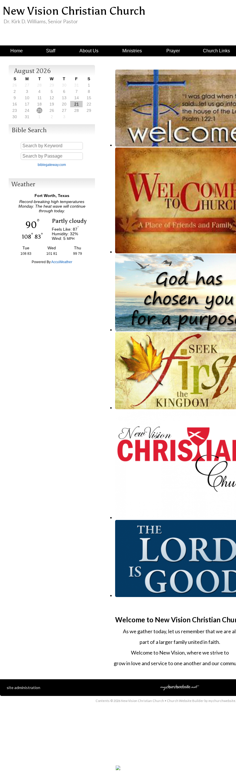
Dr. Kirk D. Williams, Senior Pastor (40, 21)
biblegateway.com (52, 165)
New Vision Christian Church (74, 11)
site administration (23, 687)
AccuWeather (61, 262)
